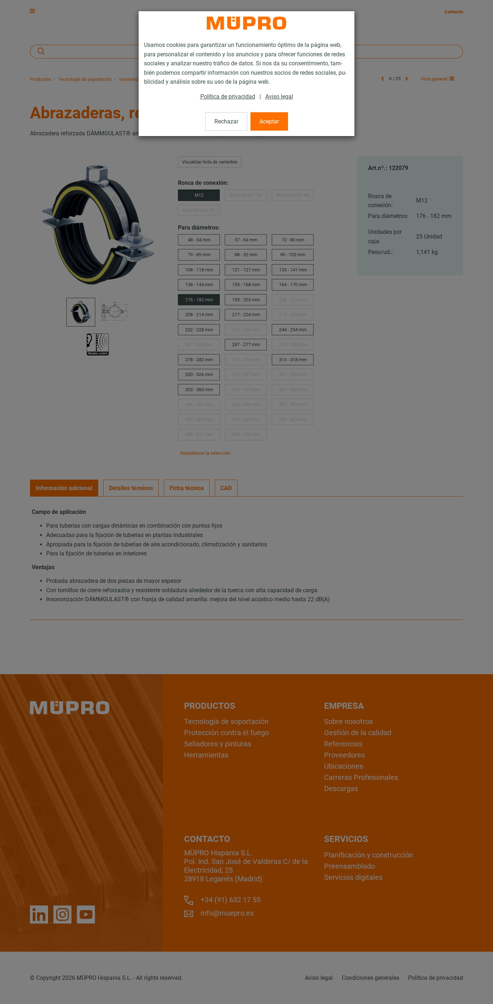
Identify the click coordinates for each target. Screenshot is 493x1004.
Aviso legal (279, 96)
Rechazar (226, 121)
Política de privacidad (227, 96)
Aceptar (269, 121)
